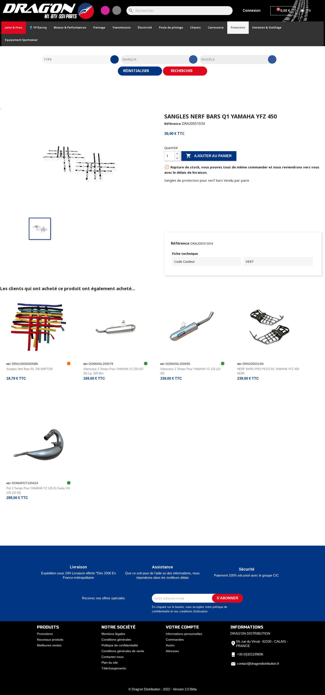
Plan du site (109, 662)
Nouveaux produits (50, 639)
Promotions (45, 634)
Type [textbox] (48, 59)
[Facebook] (116, 10)
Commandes (175, 639)
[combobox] (80, 59)
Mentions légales (113, 634)
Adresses (172, 651)
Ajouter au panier (209, 155)
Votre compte (182, 627)
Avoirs (170, 645)
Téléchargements (113, 668)
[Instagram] (105, 10)
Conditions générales (116, 639)
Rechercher (182, 70)
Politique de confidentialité (119, 645)
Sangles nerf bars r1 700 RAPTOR (29, 369)
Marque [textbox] (129, 59)
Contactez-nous (112, 657)
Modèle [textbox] (208, 59)
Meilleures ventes (49, 645)
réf (8, 364)
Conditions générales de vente (122, 651)
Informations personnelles (184, 634)
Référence (172, 124)
